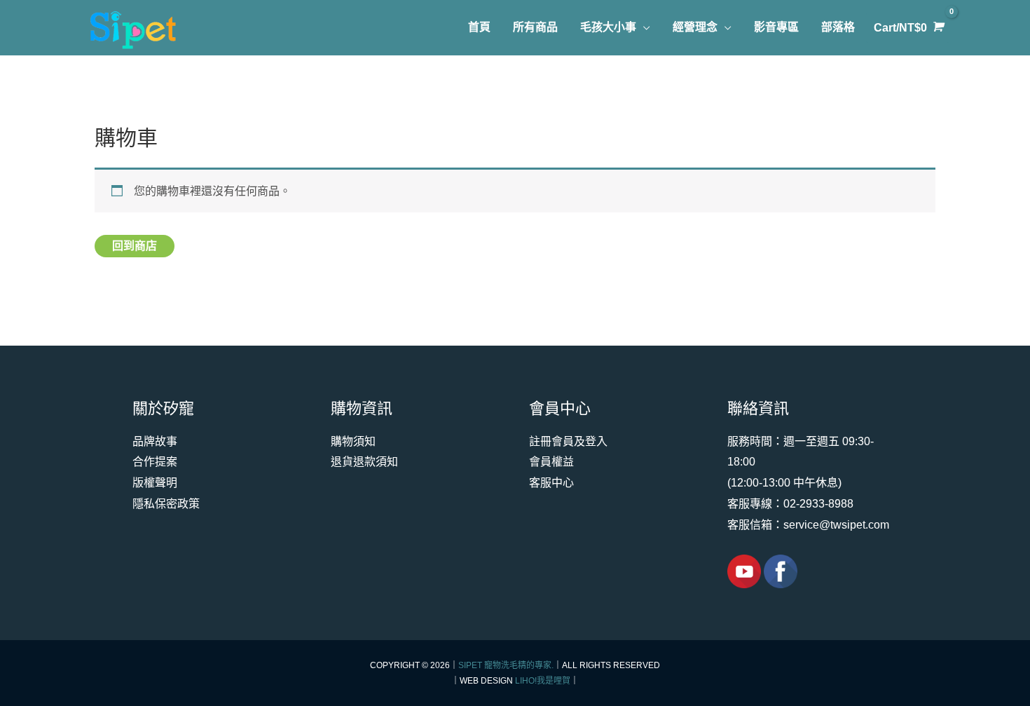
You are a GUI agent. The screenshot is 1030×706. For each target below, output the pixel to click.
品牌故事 (154, 441)
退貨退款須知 (364, 462)
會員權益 (551, 462)
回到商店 (134, 246)
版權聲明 (154, 483)
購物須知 (353, 441)
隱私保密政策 (166, 504)
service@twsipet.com (836, 525)
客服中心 (551, 483)
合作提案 (154, 462)
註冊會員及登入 (568, 441)
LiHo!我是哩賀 (542, 681)
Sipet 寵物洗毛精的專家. (506, 665)
